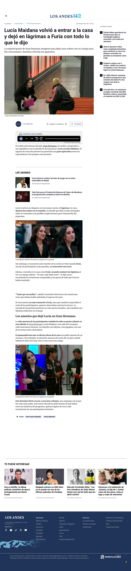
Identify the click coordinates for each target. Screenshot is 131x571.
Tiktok (16, 530)
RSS (107, 524)
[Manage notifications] (126, 561)
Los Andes (7, 23)
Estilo (61, 527)
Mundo (61, 518)
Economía (39, 527)
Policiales (39, 533)
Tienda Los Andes (89, 524)
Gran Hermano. (36, 324)
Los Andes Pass (88, 521)
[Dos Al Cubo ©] (111, 558)
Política (38, 524)
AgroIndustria (64, 530)
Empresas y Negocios (67, 524)
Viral (61, 536)
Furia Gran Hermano (33, 417)
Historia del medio (112, 527)
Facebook (6, 530)
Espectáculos (19, 23)
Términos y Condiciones (114, 518)
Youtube (25, 530)
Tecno (61, 533)
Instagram (11, 530)
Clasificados (87, 527)
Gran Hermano (49, 417)
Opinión (62, 521)
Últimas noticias (42, 521)
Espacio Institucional (66, 539)
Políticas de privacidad (114, 521)
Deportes (39, 536)
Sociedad (39, 530)
